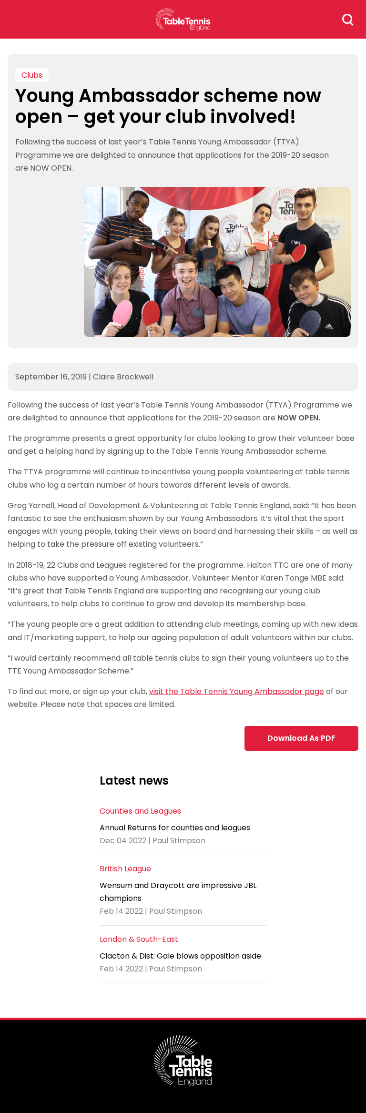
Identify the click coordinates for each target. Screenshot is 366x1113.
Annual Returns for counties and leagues (175, 827)
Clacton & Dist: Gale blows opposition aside (180, 955)
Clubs (31, 75)
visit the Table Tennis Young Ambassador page (236, 691)
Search (347, 19)
